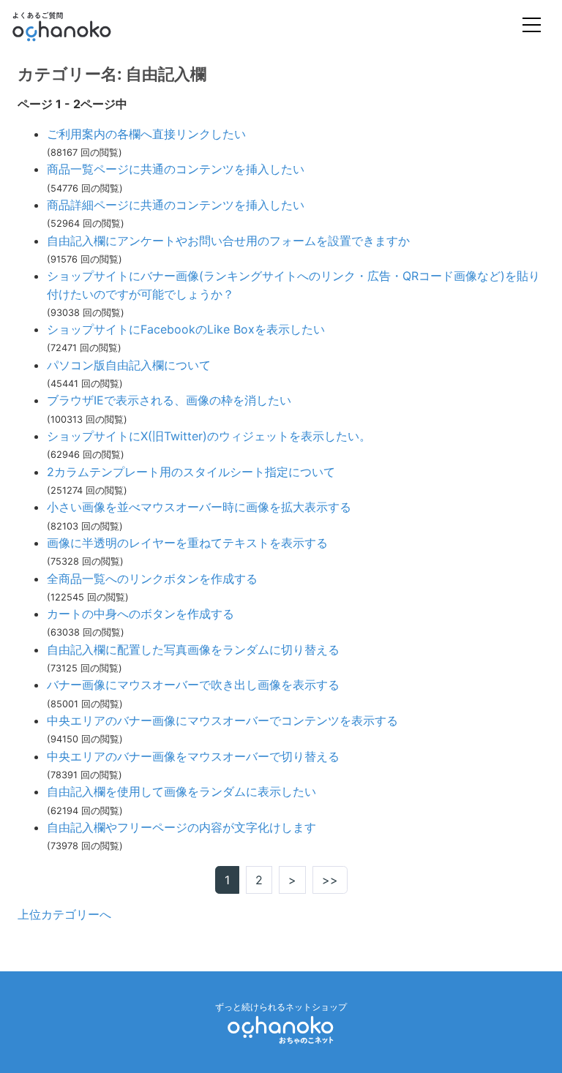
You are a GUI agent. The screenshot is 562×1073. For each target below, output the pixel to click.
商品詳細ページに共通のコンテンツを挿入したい (175, 204)
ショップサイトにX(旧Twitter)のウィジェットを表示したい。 (209, 436)
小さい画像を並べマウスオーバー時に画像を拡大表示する (199, 507)
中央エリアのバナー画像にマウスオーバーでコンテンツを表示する (222, 720)
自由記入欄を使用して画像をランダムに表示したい (181, 791)
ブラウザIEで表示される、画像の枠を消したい (169, 400)
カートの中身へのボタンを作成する (140, 613)
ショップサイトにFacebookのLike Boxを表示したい (186, 329)
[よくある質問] (81, 26)
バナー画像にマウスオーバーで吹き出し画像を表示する (193, 684)
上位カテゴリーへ (64, 914)
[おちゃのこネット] (281, 1029)
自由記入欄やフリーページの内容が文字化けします (181, 827)
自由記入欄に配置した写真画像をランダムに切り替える (193, 649)
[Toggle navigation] (531, 26)
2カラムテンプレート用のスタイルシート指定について (191, 471)
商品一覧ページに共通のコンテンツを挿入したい (175, 169)
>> (330, 880)
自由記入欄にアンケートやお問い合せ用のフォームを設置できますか (228, 240)
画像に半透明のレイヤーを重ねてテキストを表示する (187, 542)
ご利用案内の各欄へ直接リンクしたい (146, 134)
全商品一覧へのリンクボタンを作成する (152, 578)
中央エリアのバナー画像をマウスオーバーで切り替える (193, 756)
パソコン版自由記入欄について (129, 365)
